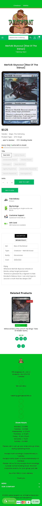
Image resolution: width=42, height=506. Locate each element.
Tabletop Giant (21, 52)
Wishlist (26, 6)
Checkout (17, 6)
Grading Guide (26, 140)
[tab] (21, 236)
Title (3, 151)
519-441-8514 (21, 386)
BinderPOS (27, 498)
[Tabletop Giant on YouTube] (26, 2)
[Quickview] (17, 338)
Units (4, 178)
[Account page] (35, 38)
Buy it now (10, 190)
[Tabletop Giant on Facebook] (15, 2)
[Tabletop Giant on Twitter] (19, 2)
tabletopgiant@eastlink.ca (21, 396)
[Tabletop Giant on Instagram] (22, 2)
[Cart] (39, 38)
